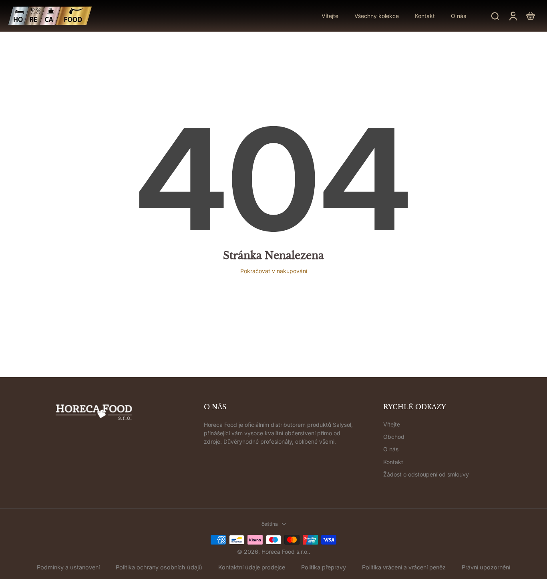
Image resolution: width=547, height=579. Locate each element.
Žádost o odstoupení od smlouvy (426, 474)
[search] (495, 16)
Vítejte (391, 424)
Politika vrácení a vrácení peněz (404, 567)
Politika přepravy (323, 567)
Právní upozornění (486, 567)
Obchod (393, 436)
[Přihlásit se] (512, 15)
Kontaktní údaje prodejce (251, 567)
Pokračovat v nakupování (273, 270)
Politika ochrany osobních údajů (159, 567)
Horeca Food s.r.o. (285, 551)
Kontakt (393, 461)
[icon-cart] (530, 16)
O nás (390, 449)
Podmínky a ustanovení (68, 567)
